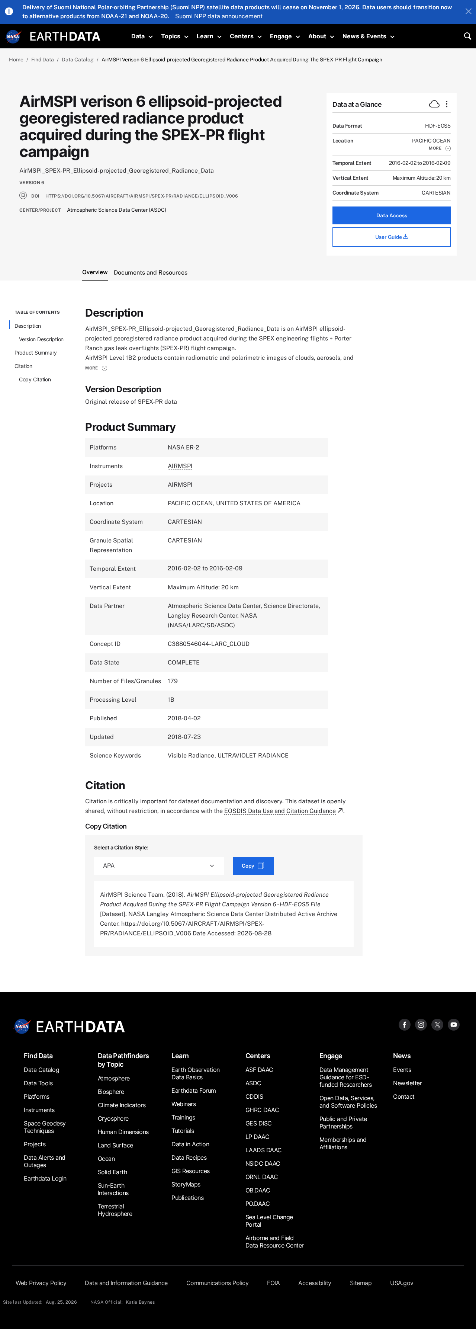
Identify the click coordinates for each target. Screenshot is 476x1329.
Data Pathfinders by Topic (123, 1060)
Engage (281, 36)
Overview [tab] (95, 272)
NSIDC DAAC (262, 1163)
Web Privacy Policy (41, 1283)
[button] (440, 148)
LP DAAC (257, 1136)
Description (28, 326)
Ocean (106, 1158)
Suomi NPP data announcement (219, 16)
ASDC (253, 1083)
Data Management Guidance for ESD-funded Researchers (345, 1077)
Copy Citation (35, 379)
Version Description (41, 339)
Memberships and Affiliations (343, 1143)
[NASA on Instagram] (421, 1024)
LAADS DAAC (263, 1150)
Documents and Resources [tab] (150, 272)
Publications (187, 1197)
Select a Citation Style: (121, 847)
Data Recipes (188, 1157)
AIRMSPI (180, 466)
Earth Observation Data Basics (195, 1073)
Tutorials (182, 1130)
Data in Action (190, 1144)
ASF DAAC (259, 1069)
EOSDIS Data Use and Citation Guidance (280, 810)
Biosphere (111, 1091)
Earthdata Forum (193, 1090)
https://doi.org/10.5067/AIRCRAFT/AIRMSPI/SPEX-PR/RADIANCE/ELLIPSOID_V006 (141, 196)
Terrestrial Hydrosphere (115, 1209)
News (402, 1056)
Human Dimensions (123, 1132)
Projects (34, 1144)
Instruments (39, 1110)
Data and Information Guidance (126, 1283)
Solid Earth (112, 1172)
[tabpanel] (238, 631)
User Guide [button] (389, 237)
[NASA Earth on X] (437, 1024)
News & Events (364, 36)
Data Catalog (78, 60)
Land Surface (115, 1145)
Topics (170, 36)
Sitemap (361, 1283)
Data (138, 36)
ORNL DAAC (261, 1177)
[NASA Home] (13, 37)
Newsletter (407, 1083)
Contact (404, 1096)
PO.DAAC (257, 1203)
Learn (205, 36)
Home (16, 60)
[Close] (468, 12)
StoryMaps (185, 1184)
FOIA (273, 1283)
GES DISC (258, 1123)
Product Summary (36, 352)
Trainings (183, 1117)
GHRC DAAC (262, 1110)
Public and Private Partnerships (343, 1122)
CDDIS (254, 1096)
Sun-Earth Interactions (113, 1189)
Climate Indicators (122, 1105)
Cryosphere (113, 1118)
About (317, 36)
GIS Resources (190, 1171)
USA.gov (402, 1283)
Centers (242, 36)
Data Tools (38, 1083)
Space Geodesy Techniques (45, 1127)
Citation (23, 366)
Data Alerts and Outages (44, 1161)
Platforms (36, 1096)
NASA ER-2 (183, 447)
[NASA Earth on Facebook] (405, 1024)
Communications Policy (217, 1283)
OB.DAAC (257, 1190)
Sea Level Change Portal (269, 1220)
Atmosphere (114, 1078)
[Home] (65, 36)
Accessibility (314, 1283)
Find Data (42, 60)
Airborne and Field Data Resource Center (274, 1241)
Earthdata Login (45, 1178)
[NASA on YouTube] (454, 1024)
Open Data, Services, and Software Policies (348, 1101)
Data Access (391, 215)
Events (402, 1069)
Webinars (183, 1104)
